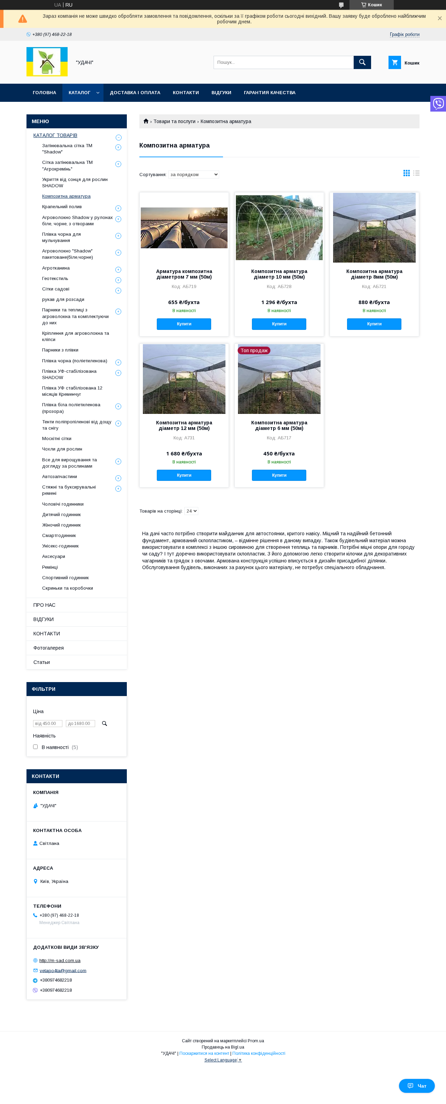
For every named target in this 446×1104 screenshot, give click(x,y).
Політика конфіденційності (258, 1053)
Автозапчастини (59, 476)
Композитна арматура (66, 196)
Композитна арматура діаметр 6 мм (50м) (279, 425)
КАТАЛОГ (79, 92)
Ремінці (50, 567)
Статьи (41, 662)
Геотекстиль (55, 278)
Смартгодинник (59, 535)
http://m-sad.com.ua (59, 960)
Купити (184, 324)
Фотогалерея (48, 648)
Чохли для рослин (62, 449)
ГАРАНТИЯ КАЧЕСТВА (269, 92)
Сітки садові (55, 289)
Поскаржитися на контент (204, 1053)
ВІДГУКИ (221, 92)
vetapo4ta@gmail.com (63, 970)
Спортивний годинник (65, 577)
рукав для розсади (63, 299)
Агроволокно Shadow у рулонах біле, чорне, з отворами (77, 220)
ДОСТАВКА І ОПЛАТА (135, 92)
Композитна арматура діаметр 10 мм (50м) (279, 274)
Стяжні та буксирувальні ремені (69, 490)
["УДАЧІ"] (47, 74)
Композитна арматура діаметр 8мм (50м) (374, 274)
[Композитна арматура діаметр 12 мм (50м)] (184, 379)
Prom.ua (256, 1040)
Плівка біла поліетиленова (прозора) (71, 408)
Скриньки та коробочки (67, 588)
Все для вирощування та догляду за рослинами (69, 463)
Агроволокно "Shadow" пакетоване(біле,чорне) (67, 254)
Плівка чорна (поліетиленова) (74, 360)
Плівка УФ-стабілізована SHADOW (69, 374)
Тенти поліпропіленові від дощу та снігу (77, 425)
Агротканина (56, 268)
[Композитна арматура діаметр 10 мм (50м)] (279, 227)
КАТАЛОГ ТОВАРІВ (55, 135)
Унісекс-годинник (60, 546)
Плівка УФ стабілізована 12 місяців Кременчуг (72, 391)
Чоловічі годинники (63, 504)
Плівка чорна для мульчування (61, 237)
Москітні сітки (56, 438)
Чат (422, 1086)
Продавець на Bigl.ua (223, 1047)
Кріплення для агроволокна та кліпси (75, 336)
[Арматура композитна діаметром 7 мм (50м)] (184, 227)
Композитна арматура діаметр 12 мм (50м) (184, 425)
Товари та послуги (174, 121)
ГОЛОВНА (44, 92)
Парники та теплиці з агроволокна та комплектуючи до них (75, 316)
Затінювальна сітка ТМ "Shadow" (67, 148)
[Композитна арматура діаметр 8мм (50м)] (374, 227)
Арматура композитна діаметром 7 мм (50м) (184, 274)
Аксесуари (53, 556)
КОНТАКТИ (186, 92)
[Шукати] (362, 62)
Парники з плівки (60, 350)
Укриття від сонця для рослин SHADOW (75, 182)
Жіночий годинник (61, 525)
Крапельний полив (62, 206)
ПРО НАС (44, 605)
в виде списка (416, 175)
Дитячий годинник (61, 514)
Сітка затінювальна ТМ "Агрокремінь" (67, 165)
